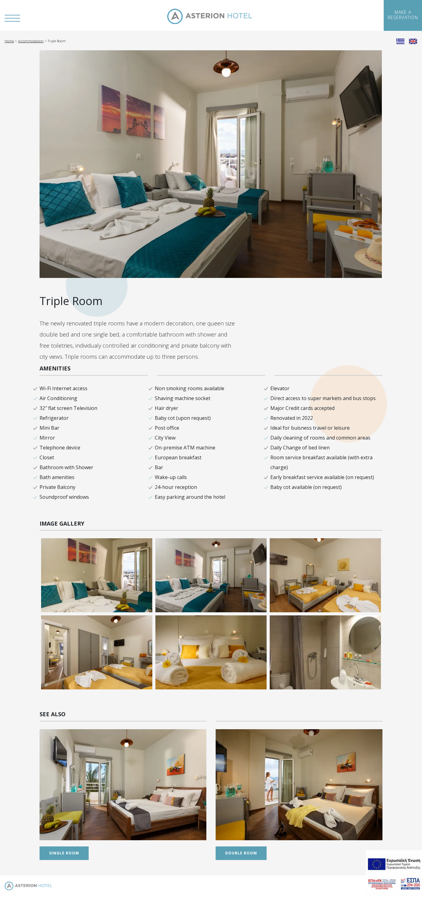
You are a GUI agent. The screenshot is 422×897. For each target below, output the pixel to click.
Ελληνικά (400, 41)
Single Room (64, 853)
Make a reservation (403, 14)
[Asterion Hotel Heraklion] (209, 16)
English (413, 41)
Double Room (241, 853)
